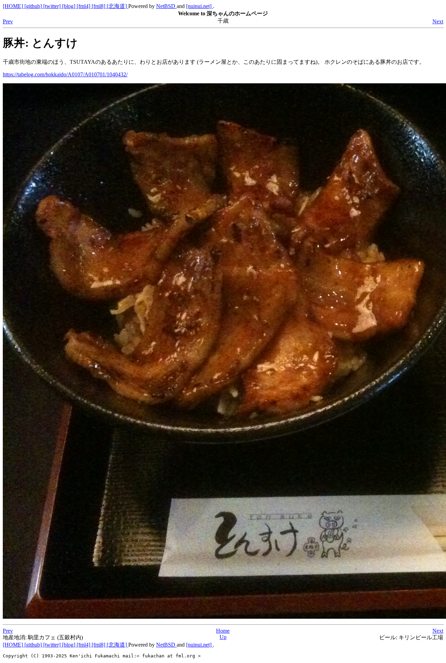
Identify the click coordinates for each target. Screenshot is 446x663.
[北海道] (117, 6)
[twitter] (52, 6)
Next (437, 21)
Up (223, 637)
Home (223, 631)
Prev (8, 21)
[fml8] (99, 6)
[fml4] (84, 6)
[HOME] (13, 6)
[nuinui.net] (199, 6)
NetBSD (166, 6)
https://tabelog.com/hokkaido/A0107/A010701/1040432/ (65, 74)
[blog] (69, 6)
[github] (33, 6)
